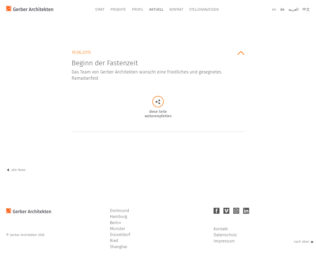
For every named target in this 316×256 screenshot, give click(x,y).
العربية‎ (293, 9)
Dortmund (119, 210)
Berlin (115, 222)
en (274, 9)
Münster (117, 228)
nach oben (301, 241)
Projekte (118, 9)
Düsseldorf (120, 234)
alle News (18, 170)
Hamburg (118, 216)
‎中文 (306, 9)
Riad (114, 240)
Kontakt (176, 9)
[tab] (158, 64)
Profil (137, 9)
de (282, 9)
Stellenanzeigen (204, 9)
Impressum (224, 241)
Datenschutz (225, 234)
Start (99, 9)
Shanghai (118, 246)
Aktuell (156, 9)
